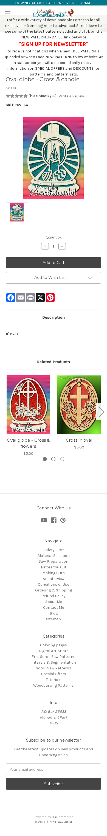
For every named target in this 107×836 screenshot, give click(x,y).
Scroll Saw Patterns (53, 668)
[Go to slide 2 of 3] (101, 411)
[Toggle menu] (7, 13)
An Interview (53, 578)
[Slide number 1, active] (45, 459)
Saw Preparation (53, 561)
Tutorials (53, 679)
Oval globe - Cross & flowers (28, 443)
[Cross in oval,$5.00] (79, 404)
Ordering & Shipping (53, 590)
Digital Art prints (54, 651)
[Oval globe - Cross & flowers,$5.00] (28, 404)
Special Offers (53, 674)
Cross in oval (79, 440)
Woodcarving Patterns (53, 685)
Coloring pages (53, 645)
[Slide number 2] (53, 459)
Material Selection (54, 555)
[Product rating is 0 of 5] (17, 96)
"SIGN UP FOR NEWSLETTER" (53, 44)
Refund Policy (53, 596)
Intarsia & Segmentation (53, 662)
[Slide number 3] (62, 459)
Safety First (53, 550)
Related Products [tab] (53, 361)
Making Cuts (53, 573)
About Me (53, 601)
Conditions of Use (53, 584)
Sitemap (53, 619)
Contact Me (53, 607)
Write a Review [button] (71, 96)
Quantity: (54, 237)
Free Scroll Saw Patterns (53, 656)
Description (53, 317)
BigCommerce (62, 817)
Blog (54, 613)
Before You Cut (53, 567)
